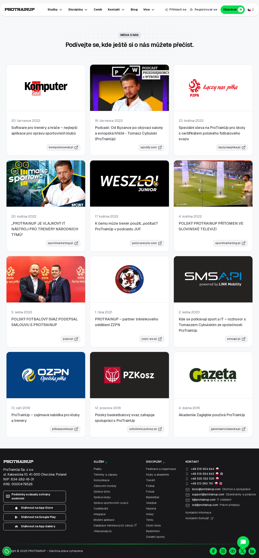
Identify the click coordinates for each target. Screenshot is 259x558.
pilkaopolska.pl (62, 429)
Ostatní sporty (155, 537)
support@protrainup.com (224, 494)
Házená (151, 508)
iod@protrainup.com (216, 505)
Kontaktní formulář (197, 518)
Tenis (149, 520)
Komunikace (101, 480)
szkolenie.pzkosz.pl (143, 429)
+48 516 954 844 (202, 469)
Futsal (150, 491)
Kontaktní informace (198, 512)
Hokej (150, 514)
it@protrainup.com (211, 499)
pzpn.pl (68, 339)
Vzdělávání (101, 508)
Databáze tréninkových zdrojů (114, 525)
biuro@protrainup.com (221, 489)
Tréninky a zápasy (106, 474)
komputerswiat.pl (61, 147)
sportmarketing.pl (60, 243)
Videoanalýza (102, 531)
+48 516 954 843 (202, 474)
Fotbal (150, 486)
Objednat (230, 9)
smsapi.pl (233, 339)
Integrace (100, 514)
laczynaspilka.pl (229, 147)
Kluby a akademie (157, 474)
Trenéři (150, 480)
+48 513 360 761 (202, 483)
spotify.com (149, 147)
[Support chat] (243, 542)
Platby (98, 469)
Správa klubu (102, 497)
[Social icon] (213, 551)
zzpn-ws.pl (149, 339)
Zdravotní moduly (105, 486)
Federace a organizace (161, 469)
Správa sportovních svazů (111, 503)
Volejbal (151, 503)
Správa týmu (102, 491)
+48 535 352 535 (202, 478)
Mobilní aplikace (104, 520)
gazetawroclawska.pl (225, 429)
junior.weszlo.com (144, 243)
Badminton (153, 531)
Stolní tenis (153, 525)
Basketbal (152, 497)
